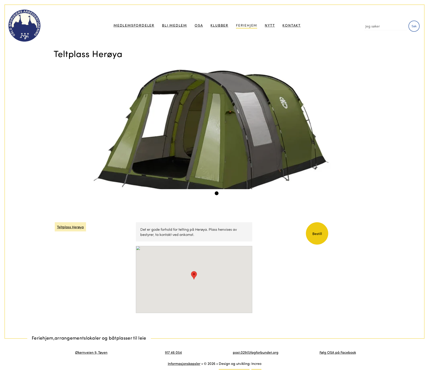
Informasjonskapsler (184, 363)
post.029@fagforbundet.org (255, 352)
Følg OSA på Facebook (338, 352)
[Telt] (218, 128)
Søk (414, 26)
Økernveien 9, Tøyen (91, 352)
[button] (194, 275)
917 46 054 (173, 352)
